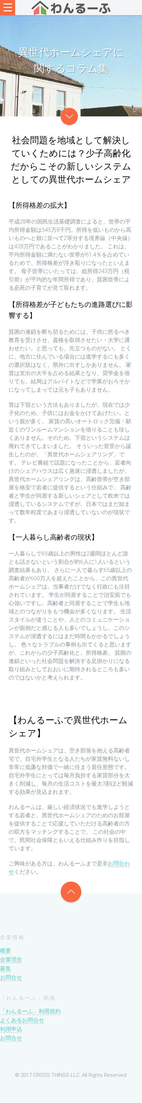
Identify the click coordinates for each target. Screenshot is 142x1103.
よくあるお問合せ (22, 1020)
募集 (5, 968)
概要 (5, 950)
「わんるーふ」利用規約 (30, 1011)
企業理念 (11, 959)
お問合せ (11, 977)
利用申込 (11, 1029)
